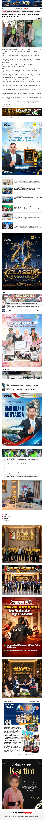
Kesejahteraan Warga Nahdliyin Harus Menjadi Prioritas (24, 180)
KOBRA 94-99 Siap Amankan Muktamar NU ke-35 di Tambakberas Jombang (20, 463)
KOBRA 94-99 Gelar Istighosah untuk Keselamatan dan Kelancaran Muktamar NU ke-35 (18, 11)
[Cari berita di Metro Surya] (41, 8)
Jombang (5, 514)
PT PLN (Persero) (7, 520)
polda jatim (6, 518)
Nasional (15, 222)
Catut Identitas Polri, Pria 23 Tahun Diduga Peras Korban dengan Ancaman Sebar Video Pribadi (19, 303)
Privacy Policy (31, 816)
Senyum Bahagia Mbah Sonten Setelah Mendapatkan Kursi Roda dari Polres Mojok (16, 117)
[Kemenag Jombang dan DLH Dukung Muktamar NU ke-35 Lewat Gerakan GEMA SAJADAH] (22, 453)
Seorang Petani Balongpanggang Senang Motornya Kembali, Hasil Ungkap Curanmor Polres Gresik (23, 311)
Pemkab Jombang (7, 516)
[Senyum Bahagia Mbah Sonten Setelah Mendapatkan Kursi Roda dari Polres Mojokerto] (22, 33)
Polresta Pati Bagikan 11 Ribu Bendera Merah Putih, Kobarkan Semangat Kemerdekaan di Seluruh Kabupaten (22, 307)
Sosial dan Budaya (5, 379)
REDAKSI (12, 816)
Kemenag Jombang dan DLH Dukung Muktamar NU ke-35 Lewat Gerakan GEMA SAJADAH (22, 385)
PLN (14, 187)
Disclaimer (37, 816)
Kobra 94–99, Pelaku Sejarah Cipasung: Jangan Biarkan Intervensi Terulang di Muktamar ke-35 (24, 468)
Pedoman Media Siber (20, 816)
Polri (3, 302)
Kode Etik (26, 816)
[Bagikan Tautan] (36, 19)
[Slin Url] (39, 19)
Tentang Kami (7, 816)
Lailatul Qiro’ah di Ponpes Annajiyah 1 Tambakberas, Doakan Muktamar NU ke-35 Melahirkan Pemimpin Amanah (27, 215)
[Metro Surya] (22, 8)
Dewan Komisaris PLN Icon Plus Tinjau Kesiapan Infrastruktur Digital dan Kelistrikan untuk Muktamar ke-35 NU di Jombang (27, 189)
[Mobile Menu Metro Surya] (4, 8)
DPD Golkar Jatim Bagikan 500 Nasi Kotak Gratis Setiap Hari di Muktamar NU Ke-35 (21, 389)
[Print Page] (41, 19)
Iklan (15, 816)
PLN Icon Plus (6, 522)
